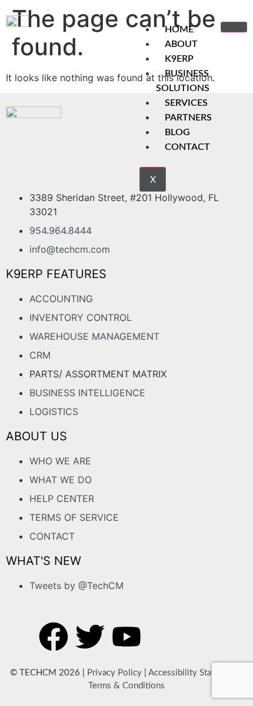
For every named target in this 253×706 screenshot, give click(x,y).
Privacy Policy (114, 672)
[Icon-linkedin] (199, 636)
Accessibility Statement (193, 672)
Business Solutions (182, 81)
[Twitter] (90, 636)
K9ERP (179, 58)
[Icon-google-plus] (163, 636)
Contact (187, 147)
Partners (188, 117)
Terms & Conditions (126, 685)
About (181, 44)
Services (186, 103)
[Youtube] (126, 636)
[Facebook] (53, 636)
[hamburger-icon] (234, 27)
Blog (177, 132)
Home (179, 29)
